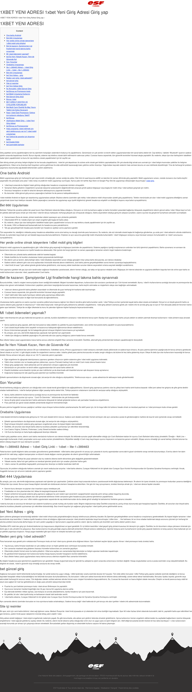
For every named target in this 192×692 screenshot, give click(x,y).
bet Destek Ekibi (12, 142)
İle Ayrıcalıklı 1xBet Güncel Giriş (18, 88)
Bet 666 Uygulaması (14, 38)
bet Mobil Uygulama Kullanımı (18, 94)
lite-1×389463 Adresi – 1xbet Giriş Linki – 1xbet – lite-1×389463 (19, 68)
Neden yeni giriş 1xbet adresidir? (19, 78)
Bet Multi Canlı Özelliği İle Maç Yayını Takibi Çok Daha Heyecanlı (21, 108)
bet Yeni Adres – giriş (14, 75)
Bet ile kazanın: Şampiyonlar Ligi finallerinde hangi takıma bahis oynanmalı (19, 49)
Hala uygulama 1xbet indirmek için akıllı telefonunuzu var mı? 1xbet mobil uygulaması (21, 131)
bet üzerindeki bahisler (15, 144)
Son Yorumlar (11, 62)
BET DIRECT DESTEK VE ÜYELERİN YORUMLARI (17, 103)
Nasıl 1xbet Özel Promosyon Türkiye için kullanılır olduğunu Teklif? (20, 114)
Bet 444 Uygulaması (14, 72)
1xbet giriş (150, 180)
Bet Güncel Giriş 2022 (15, 96)
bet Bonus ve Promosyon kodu (18, 91)
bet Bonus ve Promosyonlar (17, 126)
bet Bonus (10, 118)
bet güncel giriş (12, 80)
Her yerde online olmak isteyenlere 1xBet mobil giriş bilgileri (20, 42)
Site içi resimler (12, 83)
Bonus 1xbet (11, 99)
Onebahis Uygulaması (15, 64)
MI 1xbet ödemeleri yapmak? (17, 54)
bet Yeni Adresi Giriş (14, 86)
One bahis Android (13, 35)
